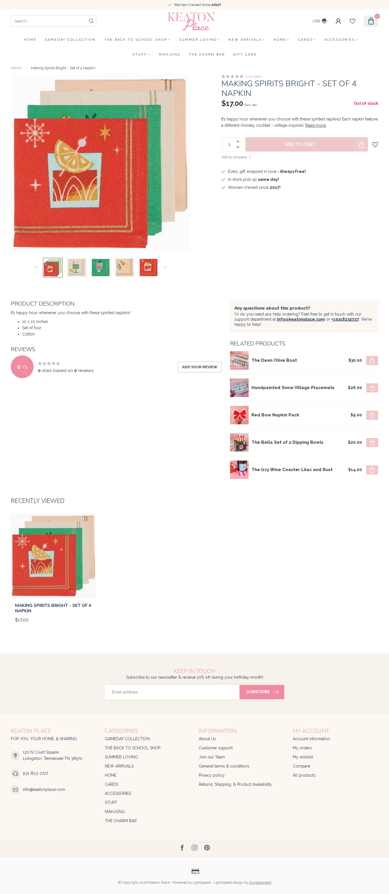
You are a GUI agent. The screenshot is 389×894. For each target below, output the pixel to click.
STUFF (139, 54)
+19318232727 (345, 319)
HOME (280, 40)
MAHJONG (170, 54)
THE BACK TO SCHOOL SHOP (135, 40)
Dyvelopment (260, 882)
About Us (207, 739)
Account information (311, 739)
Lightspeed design (228, 882)
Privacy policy (212, 775)
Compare (301, 766)
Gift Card (245, 54)
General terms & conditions (224, 766)
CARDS (305, 40)
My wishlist (303, 757)
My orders (302, 748)
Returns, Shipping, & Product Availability (235, 784)
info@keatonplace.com (301, 319)
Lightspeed (202, 882)
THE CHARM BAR (207, 54)
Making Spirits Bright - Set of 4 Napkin (63, 68)
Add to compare (234, 157)
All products (304, 775)
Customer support (216, 748)
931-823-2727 (35, 773)
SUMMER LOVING (198, 40)
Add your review (199, 367)
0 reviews (253, 76)
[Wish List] (352, 21)
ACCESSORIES (339, 40)
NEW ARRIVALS (245, 40)
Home (30, 40)
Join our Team (212, 757)
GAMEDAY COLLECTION (70, 40)
